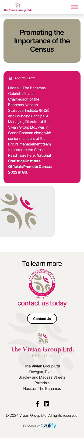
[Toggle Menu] (74, 7)
